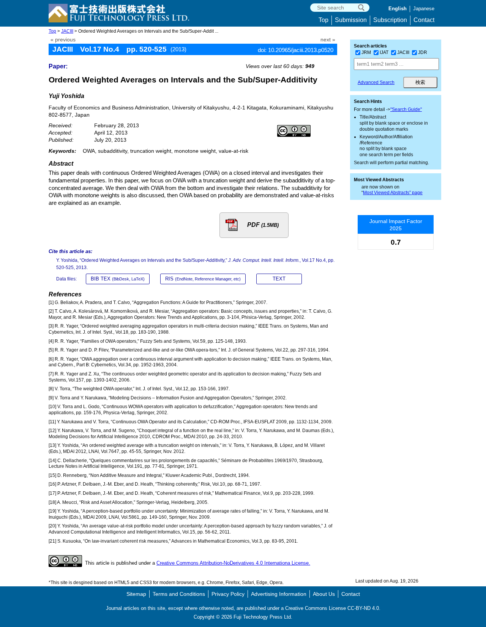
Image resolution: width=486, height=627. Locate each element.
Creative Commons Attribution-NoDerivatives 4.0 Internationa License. (233, 563)
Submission (351, 20)
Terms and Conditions (179, 594)
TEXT (279, 279)
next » (327, 40)
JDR (422, 52)
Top (323, 20)
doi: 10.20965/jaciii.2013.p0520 (295, 50)
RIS (203, 279)
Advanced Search (376, 82)
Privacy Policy (228, 594)
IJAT (384, 52)
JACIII (67, 31)
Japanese (423, 8)
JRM (366, 52)
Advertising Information (278, 594)
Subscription (390, 20)
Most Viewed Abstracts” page (393, 192)
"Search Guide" (406, 109)
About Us (324, 594)
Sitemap (136, 594)
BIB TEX (118, 279)
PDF (263, 225)
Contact (423, 20)
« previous (63, 40)
